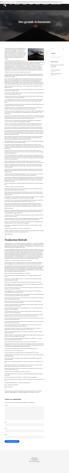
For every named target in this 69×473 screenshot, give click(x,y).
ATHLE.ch (37, 4)
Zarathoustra (35, 25)
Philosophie (17, 4)
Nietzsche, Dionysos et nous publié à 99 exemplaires (57, 65)
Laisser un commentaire (12, 441)
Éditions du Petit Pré (56, 4)
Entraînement (45, 4)
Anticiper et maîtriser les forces (56, 73)
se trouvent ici (37, 392)
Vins (11, 4)
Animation (24, 4)
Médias (31, 4)
